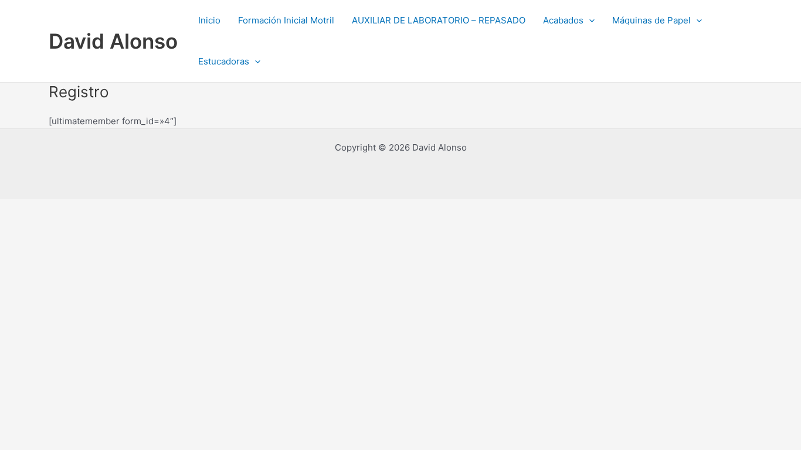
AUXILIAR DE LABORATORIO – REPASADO (438, 20)
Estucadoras (223, 61)
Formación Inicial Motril (286, 20)
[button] (589, 20)
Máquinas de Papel (651, 20)
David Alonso (113, 41)
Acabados (563, 20)
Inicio (209, 20)
